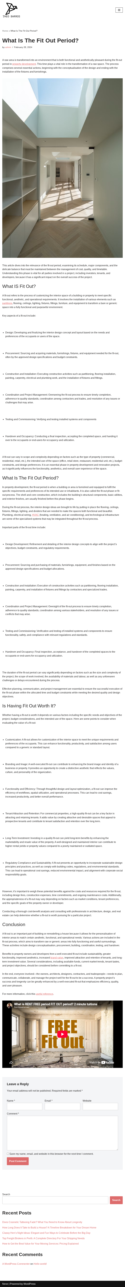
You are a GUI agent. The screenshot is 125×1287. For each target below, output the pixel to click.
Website (87, 1100)
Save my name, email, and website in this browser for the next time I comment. (51, 1154)
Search (6, 1194)
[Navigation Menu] (119, 10)
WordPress (29, 1284)
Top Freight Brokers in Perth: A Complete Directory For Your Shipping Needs (43, 1238)
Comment (13, 1113)
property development (24, 64)
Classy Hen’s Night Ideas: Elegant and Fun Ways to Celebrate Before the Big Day (46, 1233)
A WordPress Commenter (16, 1264)
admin (8, 47)
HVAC (35, 515)
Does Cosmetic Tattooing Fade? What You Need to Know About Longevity (42, 1222)
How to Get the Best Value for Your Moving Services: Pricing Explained (40, 1243)
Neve (5, 1284)
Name (11, 1100)
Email (48, 1100)
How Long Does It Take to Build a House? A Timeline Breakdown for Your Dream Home (49, 1227)
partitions (7, 303)
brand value (56, 957)
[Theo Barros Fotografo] (11, 10)
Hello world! (40, 1264)
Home (5, 31)
